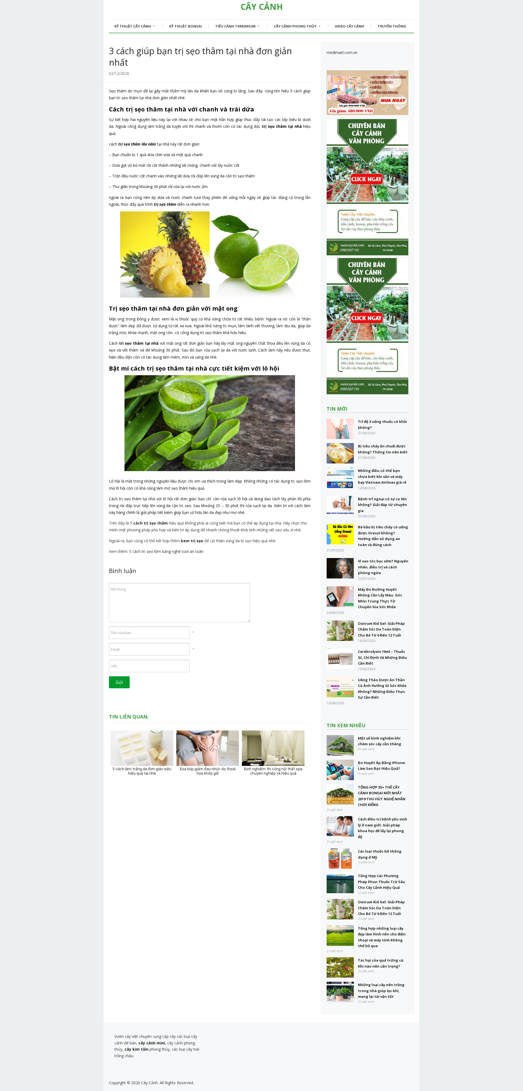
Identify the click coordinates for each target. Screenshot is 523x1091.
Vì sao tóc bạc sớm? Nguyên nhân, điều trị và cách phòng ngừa (383, 567)
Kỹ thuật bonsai (185, 26)
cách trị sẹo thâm (150, 523)
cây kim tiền (136, 1049)
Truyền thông (392, 26)
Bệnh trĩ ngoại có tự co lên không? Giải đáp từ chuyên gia (382, 504)
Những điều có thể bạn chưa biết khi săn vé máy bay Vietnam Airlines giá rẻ (382, 476)
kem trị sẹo (192, 540)
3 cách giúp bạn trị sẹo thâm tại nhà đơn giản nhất (200, 56)
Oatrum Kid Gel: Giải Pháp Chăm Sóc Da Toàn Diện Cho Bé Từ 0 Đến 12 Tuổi (381, 629)
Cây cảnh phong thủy (292, 28)
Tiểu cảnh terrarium (233, 28)
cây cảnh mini (151, 1042)
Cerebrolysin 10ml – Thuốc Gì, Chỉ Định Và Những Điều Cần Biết (382, 657)
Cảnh (262, 6)
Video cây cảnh (349, 26)
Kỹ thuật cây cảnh (130, 28)
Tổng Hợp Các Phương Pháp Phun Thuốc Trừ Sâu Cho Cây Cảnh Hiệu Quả (381, 881)
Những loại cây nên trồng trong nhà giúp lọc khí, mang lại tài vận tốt (381, 990)
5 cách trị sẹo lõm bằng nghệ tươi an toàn (166, 551)
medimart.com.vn (342, 52)
